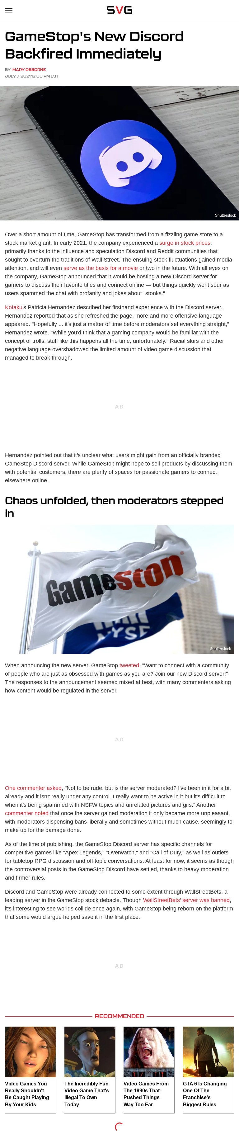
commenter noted (27, 813)
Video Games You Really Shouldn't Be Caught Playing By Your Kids (27, 1094)
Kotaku (13, 307)
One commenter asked (33, 788)
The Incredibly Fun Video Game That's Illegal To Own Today (86, 1094)
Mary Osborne (29, 69)
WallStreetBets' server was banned (186, 900)
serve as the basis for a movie (100, 268)
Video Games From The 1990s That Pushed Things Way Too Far (146, 1094)
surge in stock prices (184, 243)
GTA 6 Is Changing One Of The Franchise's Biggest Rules (205, 1094)
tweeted (129, 665)
